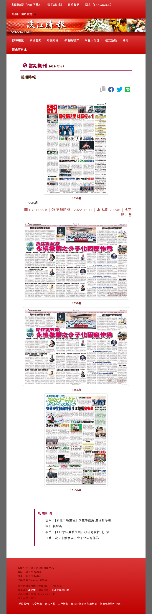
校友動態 (111, 40)
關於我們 (74, 4)
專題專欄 (53, 40)
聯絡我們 (24, 603)
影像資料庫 (19, 49)
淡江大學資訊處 (60, 590)
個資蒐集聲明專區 (110, 603)
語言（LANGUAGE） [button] (99, 4)
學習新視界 (71, 40)
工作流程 (63, 603)
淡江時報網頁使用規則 (84, 603)
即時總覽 (18, 40)
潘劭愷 (32, 590)
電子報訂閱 (54, 4)
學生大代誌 (92, 40)
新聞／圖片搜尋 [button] (23, 14)
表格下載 (50, 603)
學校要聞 (35, 40)
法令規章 (37, 603)
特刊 (125, 40)
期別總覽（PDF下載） (27, 4)
